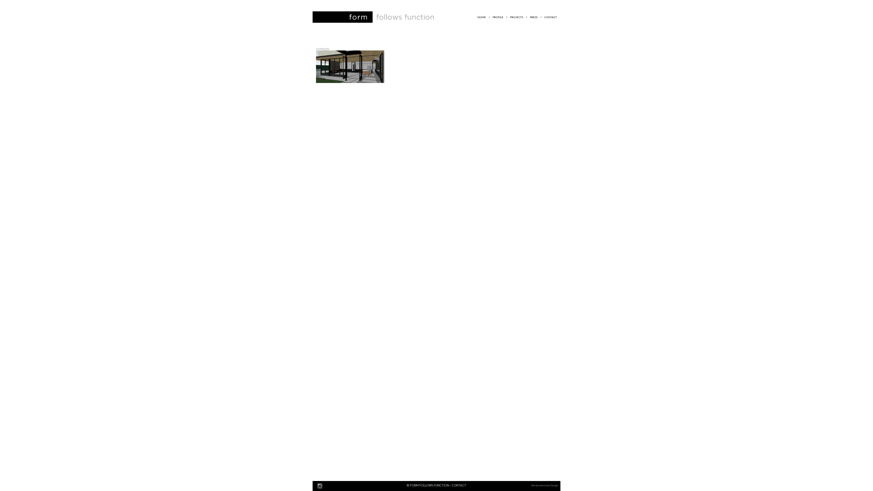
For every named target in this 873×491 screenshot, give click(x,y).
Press (533, 17)
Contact (550, 17)
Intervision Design (548, 485)
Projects (516, 17)
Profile (498, 17)
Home (481, 17)
